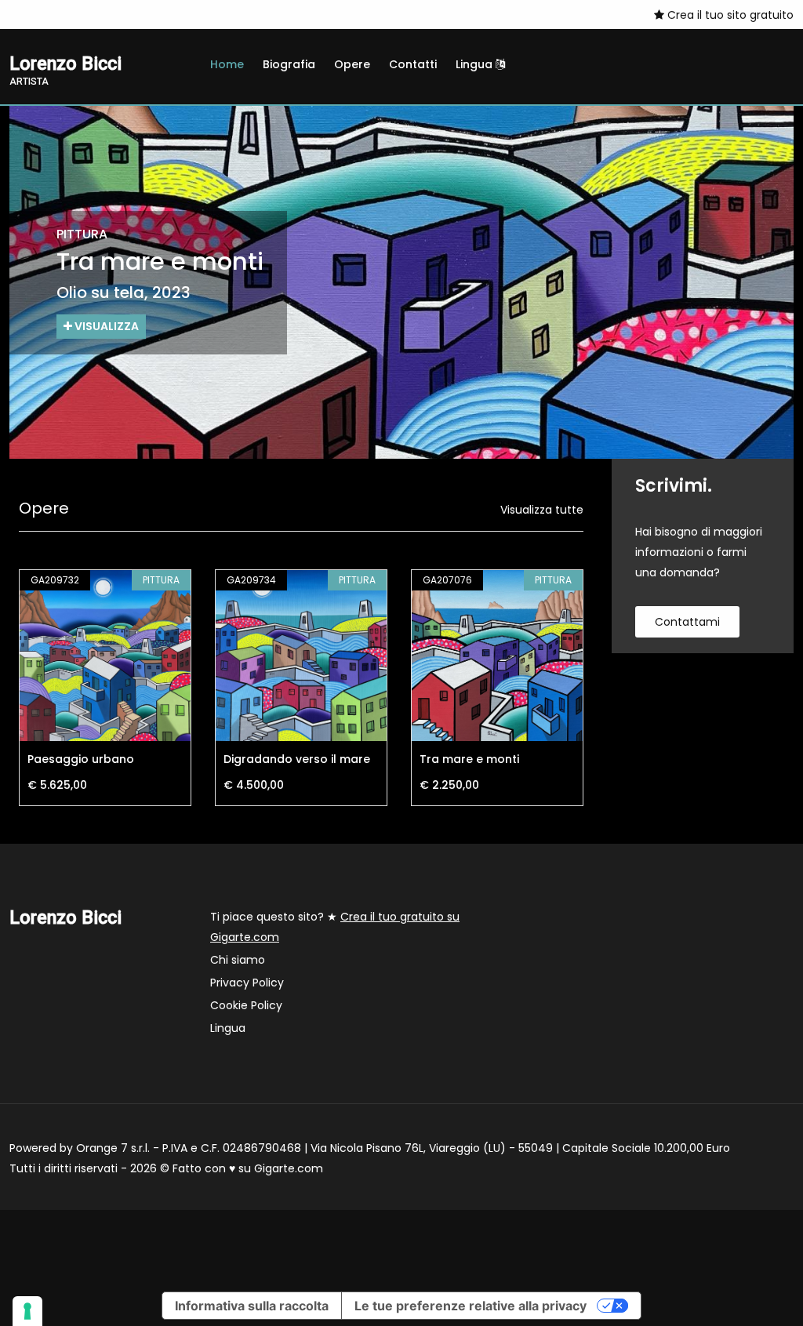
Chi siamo (237, 960)
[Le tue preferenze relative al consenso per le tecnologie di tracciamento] (27, 1311)
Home (227, 64)
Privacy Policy (247, 982)
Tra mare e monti (469, 759)
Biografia (289, 64)
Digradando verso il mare (296, 759)
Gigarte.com (288, 1168)
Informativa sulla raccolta (252, 1305)
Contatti (413, 64)
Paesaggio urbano (80, 759)
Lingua (476, 64)
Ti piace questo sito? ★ (335, 927)
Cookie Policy (246, 1005)
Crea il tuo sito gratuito (729, 15)
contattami (687, 622)
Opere (352, 64)
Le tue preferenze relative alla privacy (470, 1305)
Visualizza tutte (541, 510)
